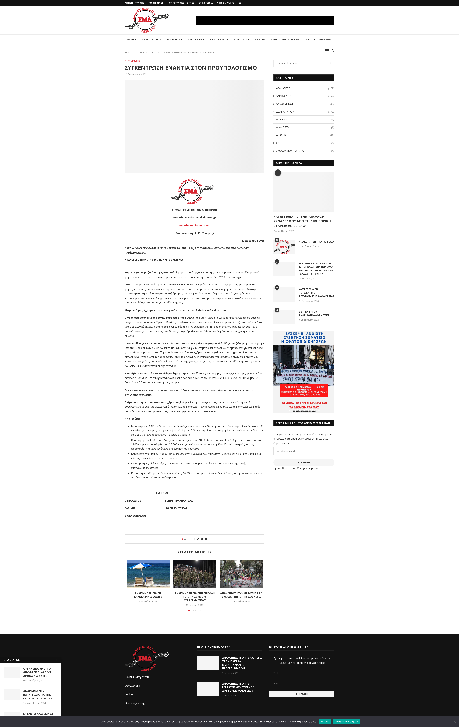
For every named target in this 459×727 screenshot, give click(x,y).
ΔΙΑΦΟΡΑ (305, 119)
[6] (307, 410)
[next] (330, 372)
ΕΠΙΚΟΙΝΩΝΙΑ (206, 2)
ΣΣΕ (240, 2)
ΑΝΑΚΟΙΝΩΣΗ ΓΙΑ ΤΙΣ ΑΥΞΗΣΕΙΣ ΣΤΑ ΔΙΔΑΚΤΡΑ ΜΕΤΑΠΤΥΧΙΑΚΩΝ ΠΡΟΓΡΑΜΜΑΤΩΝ (242, 663)
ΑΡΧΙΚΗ (131, 39)
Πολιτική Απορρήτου (137, 677)
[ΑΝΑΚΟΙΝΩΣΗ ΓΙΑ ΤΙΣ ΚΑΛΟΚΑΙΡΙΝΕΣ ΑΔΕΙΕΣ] (148, 574)
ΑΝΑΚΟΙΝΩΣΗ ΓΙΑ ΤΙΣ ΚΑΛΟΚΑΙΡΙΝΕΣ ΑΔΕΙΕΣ (148, 594)
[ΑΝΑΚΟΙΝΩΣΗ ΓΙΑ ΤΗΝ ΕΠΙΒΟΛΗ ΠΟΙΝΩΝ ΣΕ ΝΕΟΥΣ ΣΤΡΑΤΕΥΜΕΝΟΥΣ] (194, 574)
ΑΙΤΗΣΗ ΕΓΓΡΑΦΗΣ (134, 2)
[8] (315, 410)
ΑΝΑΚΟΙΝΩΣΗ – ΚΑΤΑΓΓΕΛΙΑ (316, 241)
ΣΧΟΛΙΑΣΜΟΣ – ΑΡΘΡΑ (285, 39)
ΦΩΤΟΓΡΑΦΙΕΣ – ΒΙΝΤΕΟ (181, 2)
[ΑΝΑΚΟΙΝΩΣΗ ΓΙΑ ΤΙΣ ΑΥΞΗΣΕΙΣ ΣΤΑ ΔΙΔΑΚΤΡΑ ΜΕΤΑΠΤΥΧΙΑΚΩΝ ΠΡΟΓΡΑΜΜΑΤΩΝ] (208, 663)
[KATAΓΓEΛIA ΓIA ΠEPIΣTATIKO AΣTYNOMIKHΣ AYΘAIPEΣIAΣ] (284, 294)
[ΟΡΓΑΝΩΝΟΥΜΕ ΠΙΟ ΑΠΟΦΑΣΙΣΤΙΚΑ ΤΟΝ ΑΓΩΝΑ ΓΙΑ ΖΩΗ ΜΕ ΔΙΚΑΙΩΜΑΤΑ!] (12, 672)
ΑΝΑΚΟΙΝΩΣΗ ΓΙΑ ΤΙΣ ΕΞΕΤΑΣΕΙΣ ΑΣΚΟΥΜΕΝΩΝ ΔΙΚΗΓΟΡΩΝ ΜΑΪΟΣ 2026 (238, 687)
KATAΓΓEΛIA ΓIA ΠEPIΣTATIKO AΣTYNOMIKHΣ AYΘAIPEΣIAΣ (316, 292)
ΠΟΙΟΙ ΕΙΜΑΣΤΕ (156, 2)
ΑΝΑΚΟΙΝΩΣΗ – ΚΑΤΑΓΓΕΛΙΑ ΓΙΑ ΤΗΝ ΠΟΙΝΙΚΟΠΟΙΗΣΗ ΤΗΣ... (39, 694)
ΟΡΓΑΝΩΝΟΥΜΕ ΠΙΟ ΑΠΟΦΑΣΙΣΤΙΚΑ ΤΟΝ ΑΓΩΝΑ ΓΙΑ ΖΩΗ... (37, 672)
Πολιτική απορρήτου (346, 721)
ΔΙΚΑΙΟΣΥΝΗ (242, 39)
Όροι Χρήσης (132, 685)
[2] (292, 410)
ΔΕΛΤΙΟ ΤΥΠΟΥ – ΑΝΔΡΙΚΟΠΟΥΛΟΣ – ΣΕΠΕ (314, 313)
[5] (304, 410)
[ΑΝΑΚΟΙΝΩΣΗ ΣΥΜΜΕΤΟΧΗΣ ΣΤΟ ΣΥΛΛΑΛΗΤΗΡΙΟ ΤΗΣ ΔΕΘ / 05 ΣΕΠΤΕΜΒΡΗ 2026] (241, 574)
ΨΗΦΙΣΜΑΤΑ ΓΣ (225, 2)
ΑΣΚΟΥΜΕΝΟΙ (196, 39)
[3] (296, 410)
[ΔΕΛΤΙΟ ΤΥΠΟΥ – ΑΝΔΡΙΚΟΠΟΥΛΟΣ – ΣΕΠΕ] (284, 317)
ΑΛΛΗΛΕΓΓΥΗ (175, 39)
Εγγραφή (304, 462)
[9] (319, 410)
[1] (289, 410)
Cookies (129, 694)
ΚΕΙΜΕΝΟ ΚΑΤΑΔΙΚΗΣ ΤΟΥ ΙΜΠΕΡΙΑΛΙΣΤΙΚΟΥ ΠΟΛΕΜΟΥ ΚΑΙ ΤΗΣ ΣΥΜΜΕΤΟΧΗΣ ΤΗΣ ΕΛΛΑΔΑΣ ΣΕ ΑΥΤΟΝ (316, 269)
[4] (300, 410)
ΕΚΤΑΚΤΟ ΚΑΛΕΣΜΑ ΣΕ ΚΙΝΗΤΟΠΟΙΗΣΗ (38, 715)
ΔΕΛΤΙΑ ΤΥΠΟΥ (219, 39)
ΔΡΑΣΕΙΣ (260, 39)
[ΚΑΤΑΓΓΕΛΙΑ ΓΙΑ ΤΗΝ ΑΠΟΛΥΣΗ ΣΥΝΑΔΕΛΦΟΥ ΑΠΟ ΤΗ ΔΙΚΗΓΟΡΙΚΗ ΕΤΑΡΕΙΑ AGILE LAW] (303, 192)
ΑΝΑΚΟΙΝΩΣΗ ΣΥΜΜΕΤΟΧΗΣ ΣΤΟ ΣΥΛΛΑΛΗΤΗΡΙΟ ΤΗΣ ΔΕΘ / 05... (241, 594)
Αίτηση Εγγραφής (135, 703)
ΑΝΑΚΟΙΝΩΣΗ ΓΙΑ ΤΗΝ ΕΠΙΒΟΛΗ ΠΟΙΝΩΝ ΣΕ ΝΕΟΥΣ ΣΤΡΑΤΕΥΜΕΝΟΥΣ (195, 596)
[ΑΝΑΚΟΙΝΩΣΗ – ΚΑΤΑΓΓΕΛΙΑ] (284, 247)
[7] (311, 410)
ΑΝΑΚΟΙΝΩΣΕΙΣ (151, 39)
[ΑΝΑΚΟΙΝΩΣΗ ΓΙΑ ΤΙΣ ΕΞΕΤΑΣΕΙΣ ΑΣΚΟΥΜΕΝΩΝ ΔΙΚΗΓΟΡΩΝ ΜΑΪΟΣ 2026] (208, 689)
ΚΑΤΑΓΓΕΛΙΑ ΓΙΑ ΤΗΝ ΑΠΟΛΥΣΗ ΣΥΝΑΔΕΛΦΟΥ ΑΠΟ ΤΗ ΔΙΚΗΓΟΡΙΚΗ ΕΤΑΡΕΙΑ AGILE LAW (302, 221)
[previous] (278, 372)
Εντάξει (325, 721)
